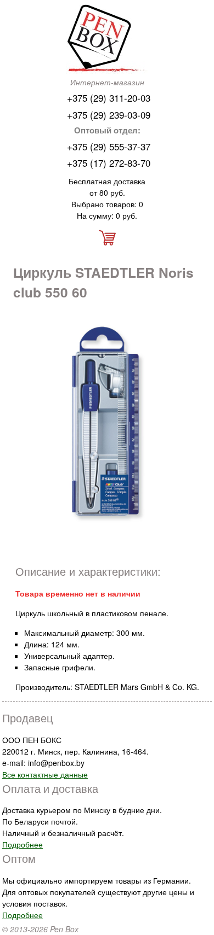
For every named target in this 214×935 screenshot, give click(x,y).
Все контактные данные (45, 774)
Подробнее (22, 844)
